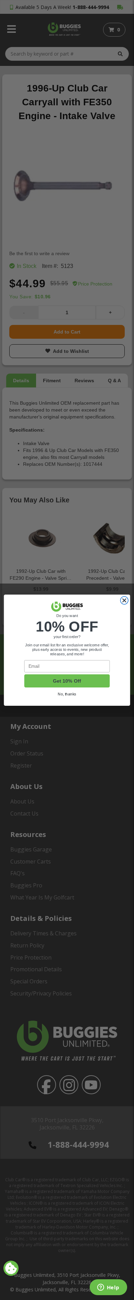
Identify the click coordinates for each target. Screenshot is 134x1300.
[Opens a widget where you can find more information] (108, 1288)
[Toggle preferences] (11, 1268)
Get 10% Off (67, 681)
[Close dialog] (124, 600)
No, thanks (67, 694)
